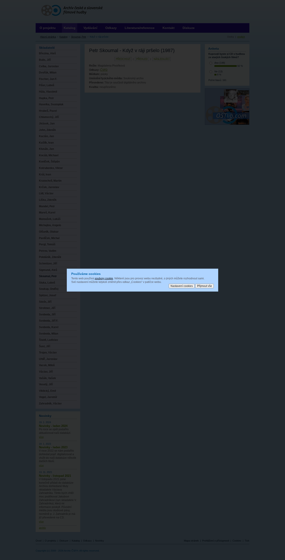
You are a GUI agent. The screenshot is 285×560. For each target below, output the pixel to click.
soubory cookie (104, 278)
